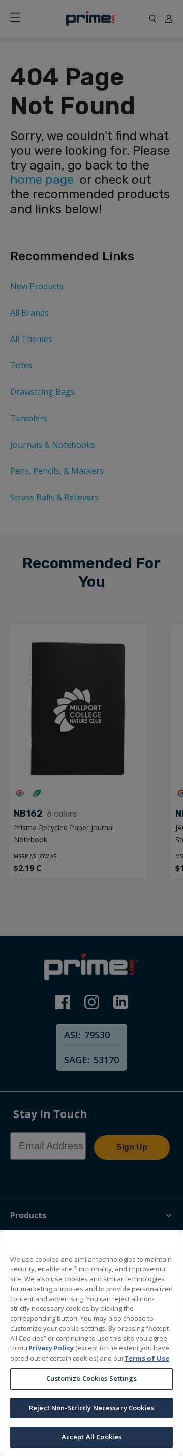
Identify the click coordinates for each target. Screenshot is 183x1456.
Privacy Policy (51, 1347)
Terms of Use (146, 1358)
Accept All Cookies (91, 1436)
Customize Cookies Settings (91, 1378)
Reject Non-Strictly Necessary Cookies (91, 1407)
